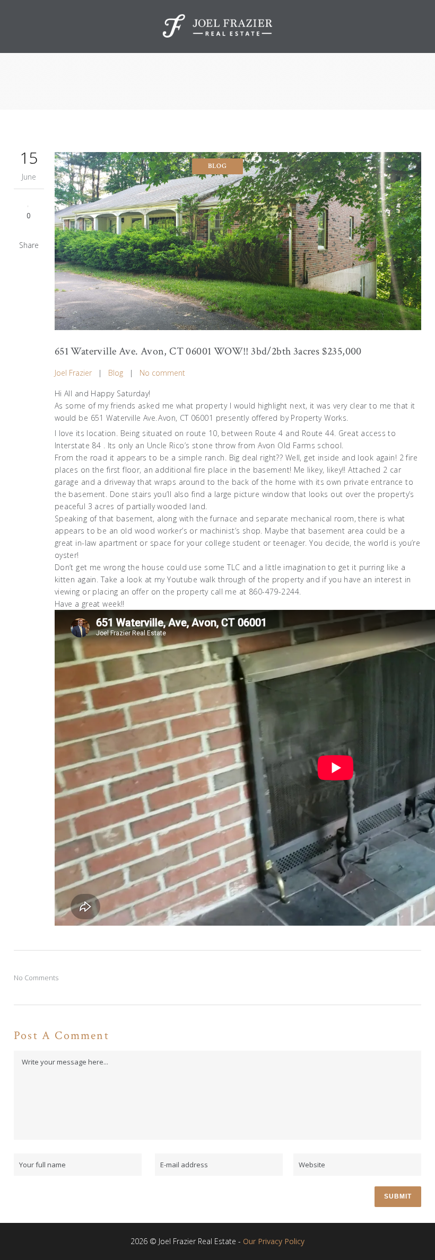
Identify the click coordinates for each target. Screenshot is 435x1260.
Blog (115, 373)
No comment (162, 373)
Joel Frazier (73, 373)
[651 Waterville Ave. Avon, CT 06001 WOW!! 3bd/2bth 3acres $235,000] (238, 241)
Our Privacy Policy (273, 1241)
